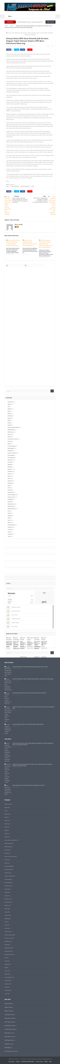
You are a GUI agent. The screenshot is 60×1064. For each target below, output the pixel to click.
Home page (11, 1061)
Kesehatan (10, 450)
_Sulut (9, 536)
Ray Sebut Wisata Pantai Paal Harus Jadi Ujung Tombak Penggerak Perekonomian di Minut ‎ (12, 250)
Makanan (10, 467)
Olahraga (10, 483)
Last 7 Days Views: (10, 1022)
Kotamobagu (11, 455)
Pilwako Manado (11, 508)
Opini (9, 485)
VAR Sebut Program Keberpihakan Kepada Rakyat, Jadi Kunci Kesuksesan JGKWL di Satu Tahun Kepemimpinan (46, 253)
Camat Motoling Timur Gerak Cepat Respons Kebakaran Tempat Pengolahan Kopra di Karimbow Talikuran (32, 743)
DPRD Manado (11, 429)
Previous (16, 196)
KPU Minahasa (11, 457)
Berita (9, 411)
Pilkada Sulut (11, 506)
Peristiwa (10, 501)
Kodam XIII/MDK (11, 453)
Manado (10, 469)
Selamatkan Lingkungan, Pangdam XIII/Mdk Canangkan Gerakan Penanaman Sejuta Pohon (40, 200)
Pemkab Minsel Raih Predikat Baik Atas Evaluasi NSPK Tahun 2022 (30, 666)
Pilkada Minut (11, 504)
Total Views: (8, 1033)
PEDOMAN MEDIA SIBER (27, 1061)
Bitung (9, 413)
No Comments (32, 46)
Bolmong (10, 415)
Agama (9, 404)
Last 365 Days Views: (10, 1029)
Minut (27, 46)
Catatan (9, 425)
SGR (9, 518)
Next (44, 196)
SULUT (9, 520)
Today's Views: (8, 1007)
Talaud (9, 522)
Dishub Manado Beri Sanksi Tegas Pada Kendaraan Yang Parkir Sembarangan (33, 679)
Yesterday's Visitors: (10, 1018)
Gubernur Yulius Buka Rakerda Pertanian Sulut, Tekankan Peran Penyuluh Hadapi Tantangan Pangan (32, 764)
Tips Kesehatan (11, 525)
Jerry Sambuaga (11, 446)
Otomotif (10, 490)
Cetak (48, 46)
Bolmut (9, 418)
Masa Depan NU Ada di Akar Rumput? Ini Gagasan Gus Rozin (28, 785)
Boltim (9, 423)
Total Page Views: (9, 1040)
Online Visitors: (9, 1003)
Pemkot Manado (11, 494)
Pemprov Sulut (11, 497)
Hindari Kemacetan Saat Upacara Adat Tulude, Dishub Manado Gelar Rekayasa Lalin (33, 707)
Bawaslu (9, 409)
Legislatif (10, 464)
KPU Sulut (10, 462)
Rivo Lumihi (13, 46)
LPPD (32, 186)
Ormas (9, 487)
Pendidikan (10, 499)
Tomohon (10, 529)
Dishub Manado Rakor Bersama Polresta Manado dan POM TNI (29, 693)
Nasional (10, 480)
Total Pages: (8, 1047)
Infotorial (10, 441)
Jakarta (9, 443)
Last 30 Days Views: (10, 1025)
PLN (9, 511)
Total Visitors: (8, 1036)
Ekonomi (10, 434)
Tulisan (9, 532)
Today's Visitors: (9, 1011)
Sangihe (9, 515)
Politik (9, 513)
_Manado (10, 534)
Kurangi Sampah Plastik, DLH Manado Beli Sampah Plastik (27, 724)
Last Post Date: (9, 1051)
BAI (8, 406)
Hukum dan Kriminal (12, 439)
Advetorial (10, 402)
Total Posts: (8, 1044)
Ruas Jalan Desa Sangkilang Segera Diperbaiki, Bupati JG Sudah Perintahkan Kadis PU (30, 250)
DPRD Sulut (10, 432)
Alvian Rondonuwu (15, 186)
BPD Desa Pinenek (25, 186)
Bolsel (9, 420)
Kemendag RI (11, 448)
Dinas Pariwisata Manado (13, 427)
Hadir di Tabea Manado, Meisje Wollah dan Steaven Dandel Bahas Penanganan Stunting (20, 200)
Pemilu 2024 (10, 492)
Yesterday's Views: (10, 1014)
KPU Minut (10, 460)
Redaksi (18, 1061)
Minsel (9, 473)
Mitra (9, 478)
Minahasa (10, 471)
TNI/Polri (10, 527)
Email (52, 46)
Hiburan (9, 436)
